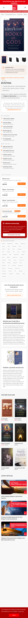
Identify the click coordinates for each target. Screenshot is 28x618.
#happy (16, 243)
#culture (15, 260)
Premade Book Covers (10, 14)
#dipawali (15, 262)
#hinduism (11, 273)
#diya (9, 246)
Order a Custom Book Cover (14, 295)
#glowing (20, 271)
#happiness (4, 273)
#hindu (3, 262)
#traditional (4, 254)
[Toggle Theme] (25, 7)
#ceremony (10, 268)
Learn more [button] (21, 611)
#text (14, 251)
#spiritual (4, 260)
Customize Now (15, 35)
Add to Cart (22, 183)
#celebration (16, 254)
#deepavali (23, 243)
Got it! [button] (14, 615)
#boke (9, 260)
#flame (21, 262)
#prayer (21, 257)
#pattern (24, 251)
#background (10, 243)
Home (2, 14)
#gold (3, 257)
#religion (8, 251)
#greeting (14, 246)
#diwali (3, 243)
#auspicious (20, 265)
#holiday (9, 262)
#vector (3, 246)
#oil (9, 265)
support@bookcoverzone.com (14, 109)
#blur (10, 254)
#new (3, 251)
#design (23, 254)
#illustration (15, 257)
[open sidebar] (3, 7)
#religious (18, 273)
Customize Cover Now (14, 234)
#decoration (21, 260)
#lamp (20, 246)
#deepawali (19, 249)
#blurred (4, 268)
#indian (3, 249)
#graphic (4, 265)
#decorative (17, 268)
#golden (8, 257)
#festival (10, 271)
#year (18, 251)
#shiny (23, 273)
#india (13, 249)
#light (9, 249)
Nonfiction (19, 14)
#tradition (4, 276)
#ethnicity (4, 271)
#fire (15, 271)
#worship (14, 265)
